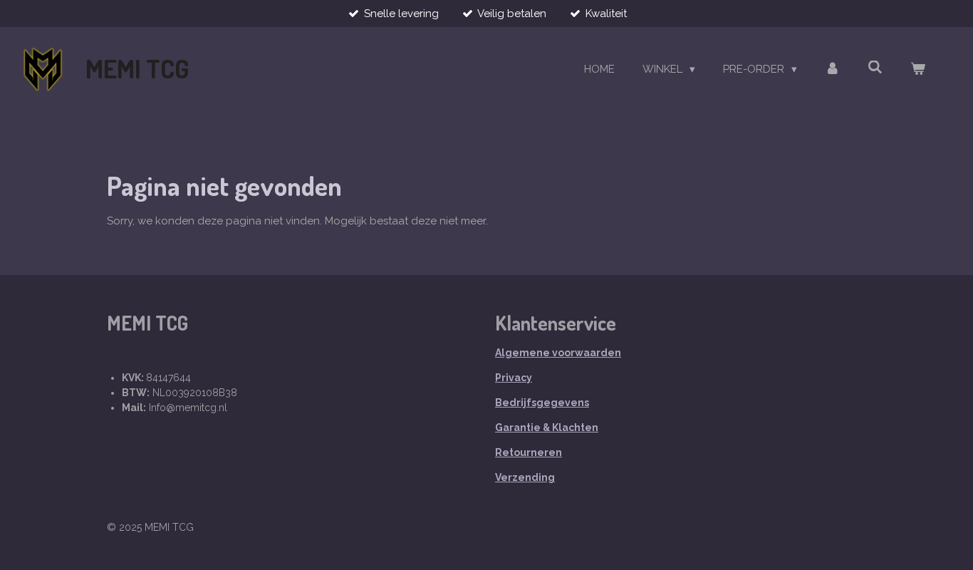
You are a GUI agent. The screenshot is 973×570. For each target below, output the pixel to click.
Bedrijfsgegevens (542, 402)
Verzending (525, 477)
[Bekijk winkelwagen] (918, 69)
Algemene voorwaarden (558, 352)
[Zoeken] (875, 68)
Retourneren (528, 452)
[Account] (832, 69)
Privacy (513, 377)
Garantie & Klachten (546, 427)
